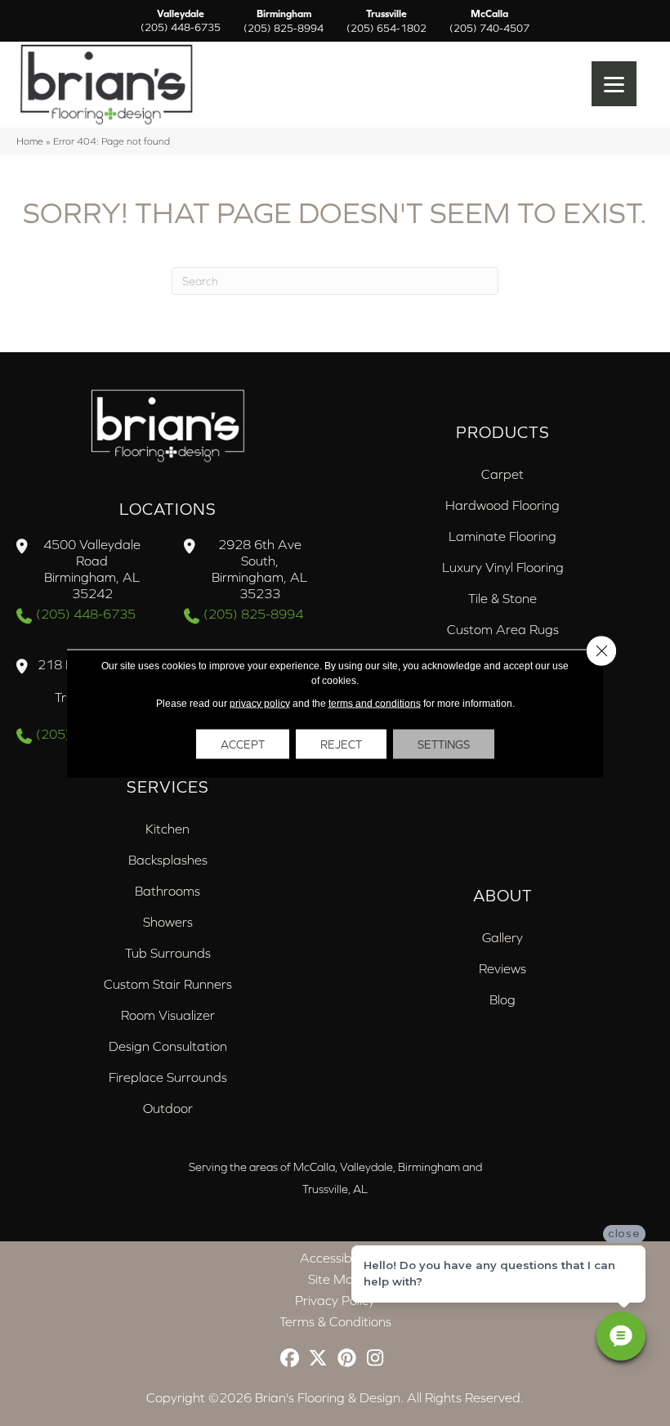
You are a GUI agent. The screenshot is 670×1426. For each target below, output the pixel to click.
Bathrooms (167, 890)
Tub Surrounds (168, 952)
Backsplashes (168, 859)
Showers (168, 921)
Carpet (502, 474)
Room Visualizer (168, 1015)
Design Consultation (168, 1046)
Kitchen (167, 828)
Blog (502, 999)
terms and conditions (374, 703)
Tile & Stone (502, 598)
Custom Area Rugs (503, 629)
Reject (341, 743)
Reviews (502, 968)
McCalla (489, 21)
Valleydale (181, 21)
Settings (444, 743)
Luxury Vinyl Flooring (503, 567)
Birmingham (283, 21)
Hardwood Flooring (502, 505)
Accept (243, 743)
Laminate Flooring (502, 536)
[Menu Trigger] (614, 83)
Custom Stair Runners (168, 984)
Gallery (502, 937)
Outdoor (168, 1108)
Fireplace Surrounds (168, 1077)
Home (29, 141)
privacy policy (260, 703)
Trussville (386, 21)
